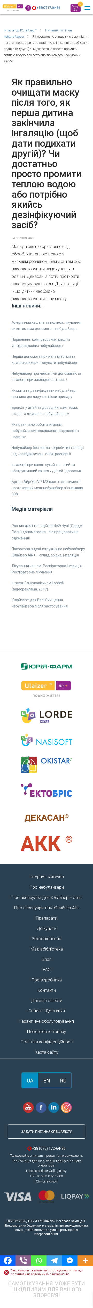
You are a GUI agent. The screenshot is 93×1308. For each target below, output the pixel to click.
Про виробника (46, 979)
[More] (85, 1260)
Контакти (46, 990)
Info (28, 8)
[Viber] (23, 1260)
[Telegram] (54, 1260)
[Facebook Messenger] (70, 1260)
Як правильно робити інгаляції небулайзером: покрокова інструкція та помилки (45, 430)
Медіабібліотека (46, 949)
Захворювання (46, 938)
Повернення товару (46, 1031)
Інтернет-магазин (46, 876)
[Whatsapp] (39, 1260)
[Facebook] (8, 1260)
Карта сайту (46, 1052)
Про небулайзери (46, 887)
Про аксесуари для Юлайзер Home (46, 897)
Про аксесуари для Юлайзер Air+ (46, 907)
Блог (46, 959)
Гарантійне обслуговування (46, 1021)
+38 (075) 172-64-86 (49, 1148)
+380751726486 (48, 8)
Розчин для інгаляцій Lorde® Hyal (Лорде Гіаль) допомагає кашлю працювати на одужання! (47, 532)
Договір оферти (46, 1000)
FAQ (47, 969)
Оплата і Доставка (46, 1010)
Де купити (47, 928)
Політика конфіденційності (46, 1041)
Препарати (46, 918)
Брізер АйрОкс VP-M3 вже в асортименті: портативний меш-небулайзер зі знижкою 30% (47, 488)
